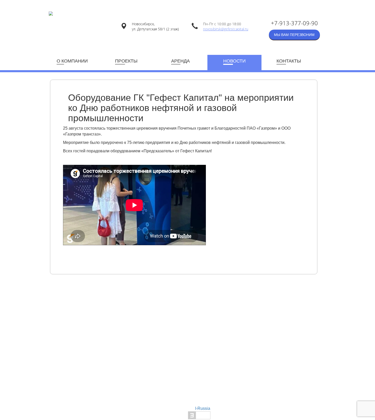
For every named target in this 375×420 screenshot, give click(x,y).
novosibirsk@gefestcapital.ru (225, 29)
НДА (180, 61)
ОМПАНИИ (72, 61)
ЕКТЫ (126, 61)
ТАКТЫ (289, 61)
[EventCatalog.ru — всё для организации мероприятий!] (199, 415)
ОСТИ (234, 61)
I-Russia (202, 408)
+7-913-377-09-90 (294, 23)
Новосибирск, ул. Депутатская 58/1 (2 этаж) (155, 26)
